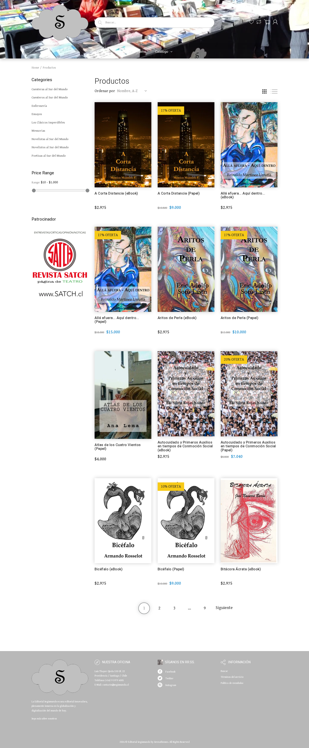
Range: (36, 182)
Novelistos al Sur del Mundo (50, 147)
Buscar (224, 671)
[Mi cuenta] (275, 22)
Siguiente (224, 607)
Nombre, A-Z (127, 91)
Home (35, 67)
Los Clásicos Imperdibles (48, 122)
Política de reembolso (232, 683)
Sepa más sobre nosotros (44, 718)
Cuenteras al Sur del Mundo (50, 89)
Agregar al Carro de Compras (123, 199)
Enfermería (39, 106)
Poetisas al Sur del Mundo (49, 156)
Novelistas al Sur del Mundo (50, 139)
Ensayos (37, 114)
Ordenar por (105, 91)
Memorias (38, 130)
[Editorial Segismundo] (60, 22)
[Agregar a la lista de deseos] (148, 107)
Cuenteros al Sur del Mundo (50, 97)
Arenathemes (161, 742)
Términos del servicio (232, 677)
